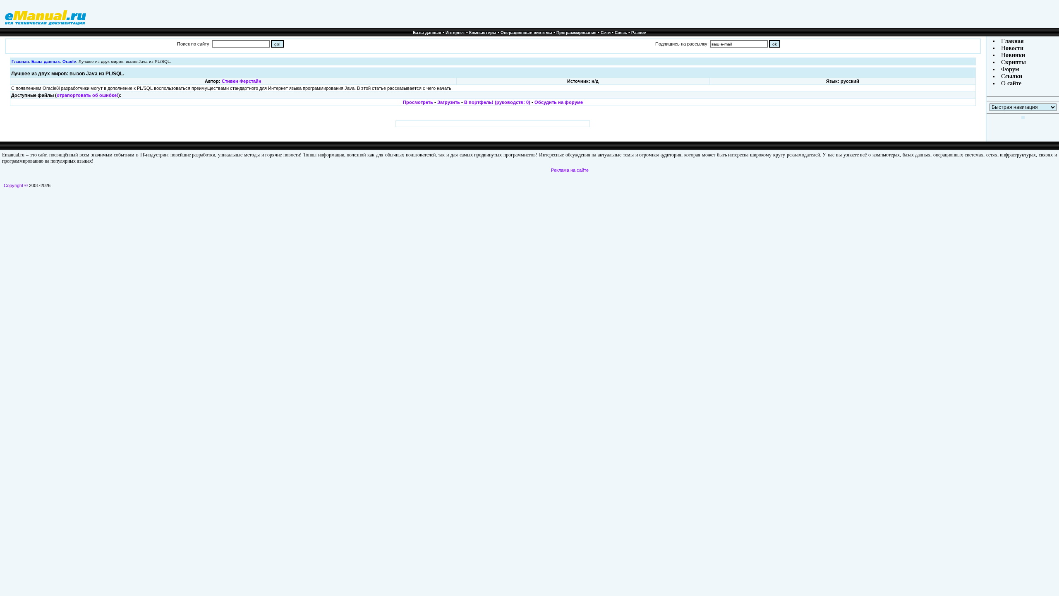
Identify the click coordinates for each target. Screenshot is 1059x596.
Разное (638, 32)
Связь (621, 32)
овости (1014, 48)
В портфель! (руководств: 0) (497, 102)
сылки (1013, 76)
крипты (1015, 62)
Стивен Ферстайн (241, 81)
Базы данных (427, 32)
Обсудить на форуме (558, 102)
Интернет (455, 32)
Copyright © (16, 185)
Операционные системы (526, 32)
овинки (1015, 55)
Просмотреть (418, 102)
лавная (1014, 41)
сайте (1013, 83)
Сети (606, 32)
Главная (20, 61)
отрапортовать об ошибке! (87, 95)
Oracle (69, 61)
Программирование (576, 32)
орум (1012, 69)
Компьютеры (482, 32)
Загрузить (448, 102)
